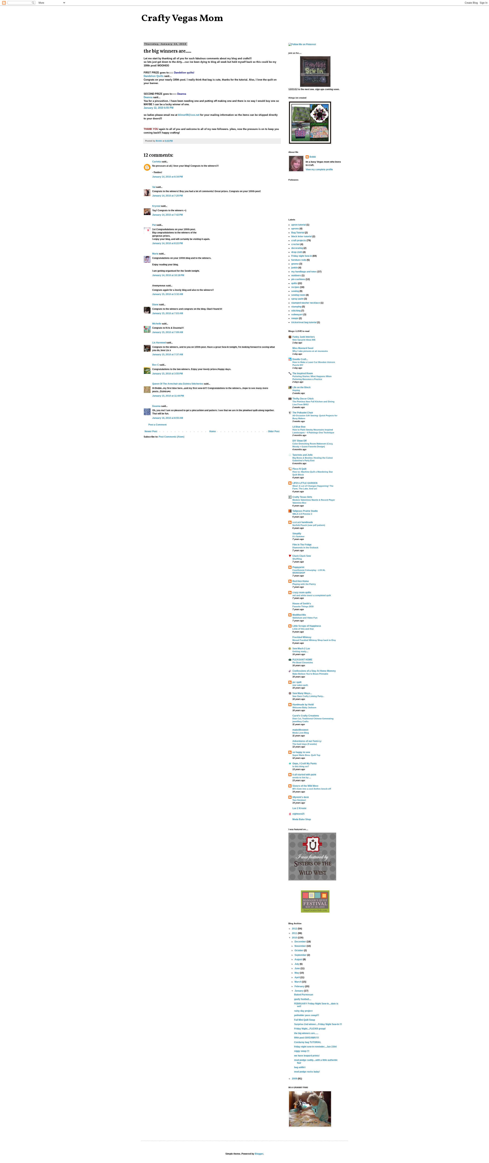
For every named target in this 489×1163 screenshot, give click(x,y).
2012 (295, 928)
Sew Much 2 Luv (301, 648)
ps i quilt (296, 682)
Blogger (259, 1153)
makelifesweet (300, 730)
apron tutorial (298, 224)
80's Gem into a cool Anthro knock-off (311, 789)
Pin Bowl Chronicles (302, 662)
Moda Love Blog (300, 733)
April (297, 977)
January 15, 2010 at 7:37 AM (167, 354)
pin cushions (298, 279)
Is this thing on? (300, 766)
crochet (295, 244)
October (299, 950)
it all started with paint (304, 774)
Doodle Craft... (300, 359)
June (297, 968)
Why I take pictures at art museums (310, 351)
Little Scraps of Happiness (306, 626)
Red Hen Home (300, 581)
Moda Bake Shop (301, 819)
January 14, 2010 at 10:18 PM (168, 275)
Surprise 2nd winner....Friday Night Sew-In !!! (318, 1024)
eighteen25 (298, 814)
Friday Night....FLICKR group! (310, 1028)
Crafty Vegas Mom (182, 18)
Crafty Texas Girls (302, 497)
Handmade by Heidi (303, 704)
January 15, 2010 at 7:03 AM (167, 313)
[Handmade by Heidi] (315, 86)
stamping (296, 306)
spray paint (297, 298)
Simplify (296, 533)
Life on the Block (301, 387)
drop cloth (296, 252)
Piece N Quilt (299, 469)
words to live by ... (301, 777)
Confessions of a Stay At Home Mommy (314, 671)
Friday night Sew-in (301, 256)
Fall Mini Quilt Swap (304, 1020)
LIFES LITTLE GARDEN (304, 483)
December (301, 941)
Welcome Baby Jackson (304, 707)
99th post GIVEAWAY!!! (306, 1037)
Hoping (296, 390)
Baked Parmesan (303, 994)
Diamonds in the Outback (305, 547)
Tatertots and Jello (302, 455)
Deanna (148, 97)
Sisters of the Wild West (305, 786)
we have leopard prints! (307, 1055)
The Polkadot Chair (302, 412)
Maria (155, 253)
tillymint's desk (300, 797)
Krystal (156, 206)
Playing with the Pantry (304, 584)
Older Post (273, 431)
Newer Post (151, 431)
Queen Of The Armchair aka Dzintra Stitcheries (177, 383)
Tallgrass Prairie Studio (305, 511)
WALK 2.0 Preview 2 (302, 514)
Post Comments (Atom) (171, 436)
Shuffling (297, 559)
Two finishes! (299, 800)
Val (153, 187)
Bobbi (312, 157)
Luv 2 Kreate (299, 808)
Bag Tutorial (297, 232)
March (298, 981)
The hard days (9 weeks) (304, 744)
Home (212, 431)
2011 (295, 933)
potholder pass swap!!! (306, 1015)
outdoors (296, 275)
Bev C (155, 364)
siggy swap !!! (301, 1051)
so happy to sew (301, 752)
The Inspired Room (302, 373)
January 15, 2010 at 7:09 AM (167, 332)
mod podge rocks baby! (307, 1071)
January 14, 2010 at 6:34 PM (167, 176)
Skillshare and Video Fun (304, 618)
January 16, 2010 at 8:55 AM (167, 418)
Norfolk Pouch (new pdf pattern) (308, 525)
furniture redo (298, 260)
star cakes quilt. (300, 685)
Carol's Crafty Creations (305, 715)
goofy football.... (302, 999)
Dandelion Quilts (154, 76)
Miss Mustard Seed (302, 348)
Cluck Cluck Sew (301, 556)
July (297, 964)
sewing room (298, 295)
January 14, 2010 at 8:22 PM (167, 243)
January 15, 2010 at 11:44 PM (168, 395)
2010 (295, 937)
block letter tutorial (301, 236)
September (301, 955)
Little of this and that (303, 629)
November (301, 946)
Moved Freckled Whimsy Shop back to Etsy (314, 640)
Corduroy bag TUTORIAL (307, 1042)
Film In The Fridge (302, 544)
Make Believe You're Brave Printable (310, 674)
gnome (295, 263)
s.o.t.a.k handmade (302, 522)
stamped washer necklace (305, 303)
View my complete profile (319, 169)
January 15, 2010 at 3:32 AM (167, 294)
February (300, 986)
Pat (154, 225)
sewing (295, 291)
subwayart (297, 314)
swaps (294, 318)
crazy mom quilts (301, 592)
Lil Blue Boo (298, 426)
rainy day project (303, 1011)
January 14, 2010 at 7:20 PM (167, 195)
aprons (295, 228)
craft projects (298, 240)
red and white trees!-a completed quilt (311, 595)
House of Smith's (301, 603)
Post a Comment (157, 424)
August (299, 959)
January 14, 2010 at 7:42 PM (167, 215)
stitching (296, 310)
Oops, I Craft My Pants (304, 763)
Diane (155, 304)
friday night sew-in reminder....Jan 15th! (315, 1046)
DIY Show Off (299, 440)
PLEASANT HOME (302, 659)
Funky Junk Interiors (303, 337)
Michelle (156, 323)
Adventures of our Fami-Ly (306, 741)
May (297, 972)
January (299, 990)
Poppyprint (298, 567)
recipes (295, 287)
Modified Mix (299, 615)
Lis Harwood (159, 342)
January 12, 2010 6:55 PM (158, 107)
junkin (294, 267)
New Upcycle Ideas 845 (303, 340)
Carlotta (156, 161)
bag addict (299, 1067)
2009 (295, 1078)
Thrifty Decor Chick (303, 398)
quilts (294, 283)
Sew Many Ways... (302, 693)
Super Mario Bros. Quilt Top (306, 755)
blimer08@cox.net (188, 114)
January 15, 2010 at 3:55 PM (167, 373)
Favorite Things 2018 (302, 606)
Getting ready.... (300, 651)
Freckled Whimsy (301, 637)
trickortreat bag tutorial (304, 322)
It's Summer (298, 536)
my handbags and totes (304, 271)
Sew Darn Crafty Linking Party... (308, 696)
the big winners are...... (306, 1033)
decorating (297, 248)
